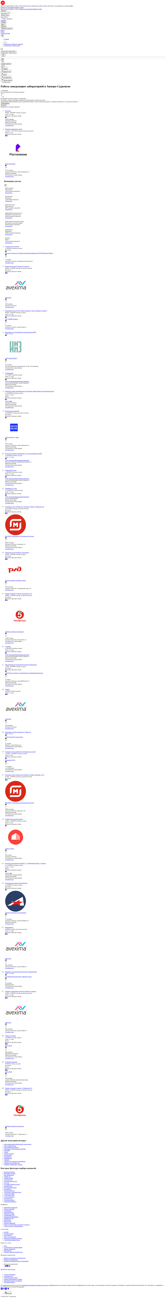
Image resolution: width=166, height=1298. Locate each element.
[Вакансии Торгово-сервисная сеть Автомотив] (84, 901)
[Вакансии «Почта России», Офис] (84, 428)
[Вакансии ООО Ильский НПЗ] (84, 347)
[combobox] (9, 51)
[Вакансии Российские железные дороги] (84, 570)
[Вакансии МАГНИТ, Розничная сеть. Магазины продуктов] (84, 525)
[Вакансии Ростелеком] (84, 150)
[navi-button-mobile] (2, 35)
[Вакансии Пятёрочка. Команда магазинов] (84, 616)
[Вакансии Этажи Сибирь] (84, 837)
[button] (2, 30)
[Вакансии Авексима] (84, 285)
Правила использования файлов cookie (30, 9)
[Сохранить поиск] (2, 59)
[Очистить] (3, 55)
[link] (4, 26)
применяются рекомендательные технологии (35, 1285)
